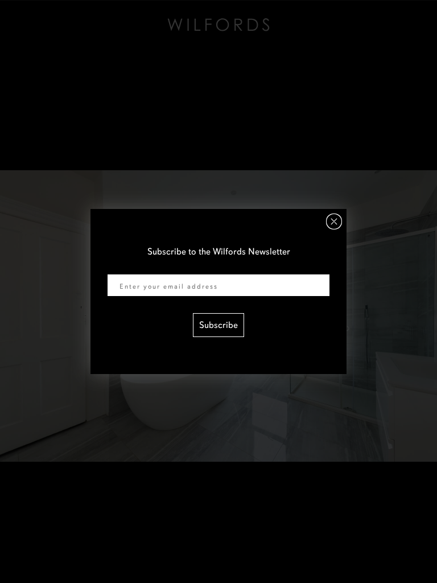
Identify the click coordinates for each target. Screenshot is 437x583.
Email (118, 267)
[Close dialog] (334, 221)
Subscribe (218, 325)
